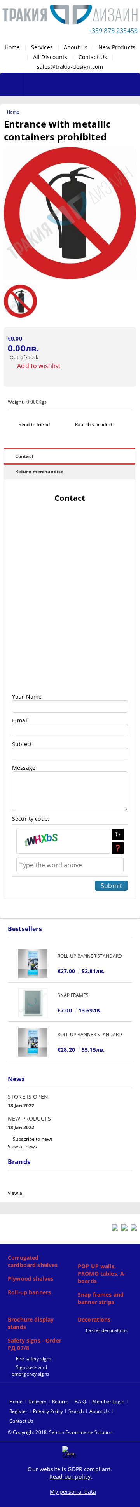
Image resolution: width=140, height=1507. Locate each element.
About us (76, 47)
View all (16, 1193)
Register (18, 1411)
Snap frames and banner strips (101, 1298)
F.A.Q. (81, 1401)
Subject (22, 744)
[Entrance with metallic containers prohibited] (70, 277)
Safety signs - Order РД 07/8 (34, 1344)
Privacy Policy (48, 1411)
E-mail (20, 720)
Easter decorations (107, 1330)
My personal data (73, 1491)
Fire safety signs (34, 1358)
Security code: (30, 818)
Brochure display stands (31, 1323)
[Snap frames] (33, 1002)
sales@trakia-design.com (70, 66)
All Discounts (50, 57)
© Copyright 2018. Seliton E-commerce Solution (60, 1432)
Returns (60, 1401)
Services (42, 47)
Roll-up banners (29, 1292)
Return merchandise (39, 471)
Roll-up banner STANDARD (90, 956)
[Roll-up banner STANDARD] (33, 963)
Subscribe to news (33, 1139)
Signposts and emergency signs (30, 1370)
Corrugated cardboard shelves (33, 1261)
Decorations (94, 1319)
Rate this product (93, 424)
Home (12, 47)
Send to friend (34, 424)
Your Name (27, 696)
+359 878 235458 (113, 30)
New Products (116, 47)
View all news (22, 1146)
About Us (99, 1411)
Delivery (37, 1401)
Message (23, 767)
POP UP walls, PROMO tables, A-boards (102, 1273)
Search (76, 1411)
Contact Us (93, 57)
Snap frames (73, 995)
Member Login (108, 1401)
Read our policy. (70, 1476)
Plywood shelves (30, 1278)
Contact (24, 456)
